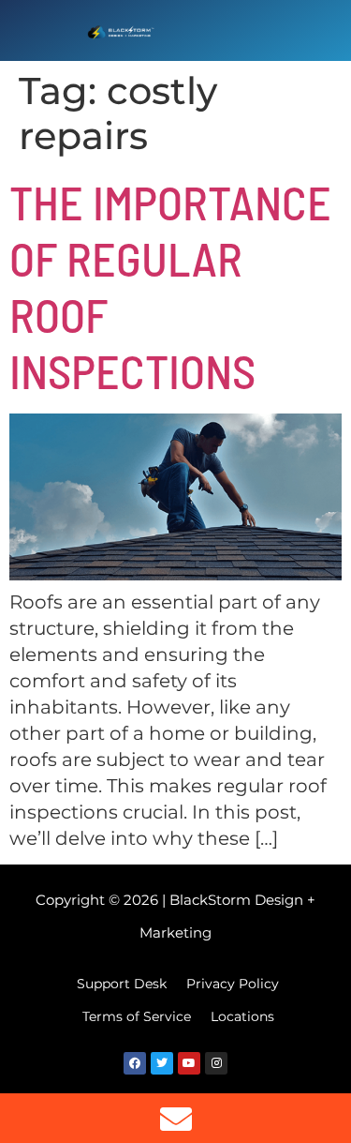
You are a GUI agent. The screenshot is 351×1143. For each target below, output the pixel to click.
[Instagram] (216, 1063)
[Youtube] (189, 1063)
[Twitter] (162, 1063)
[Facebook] (135, 1063)
